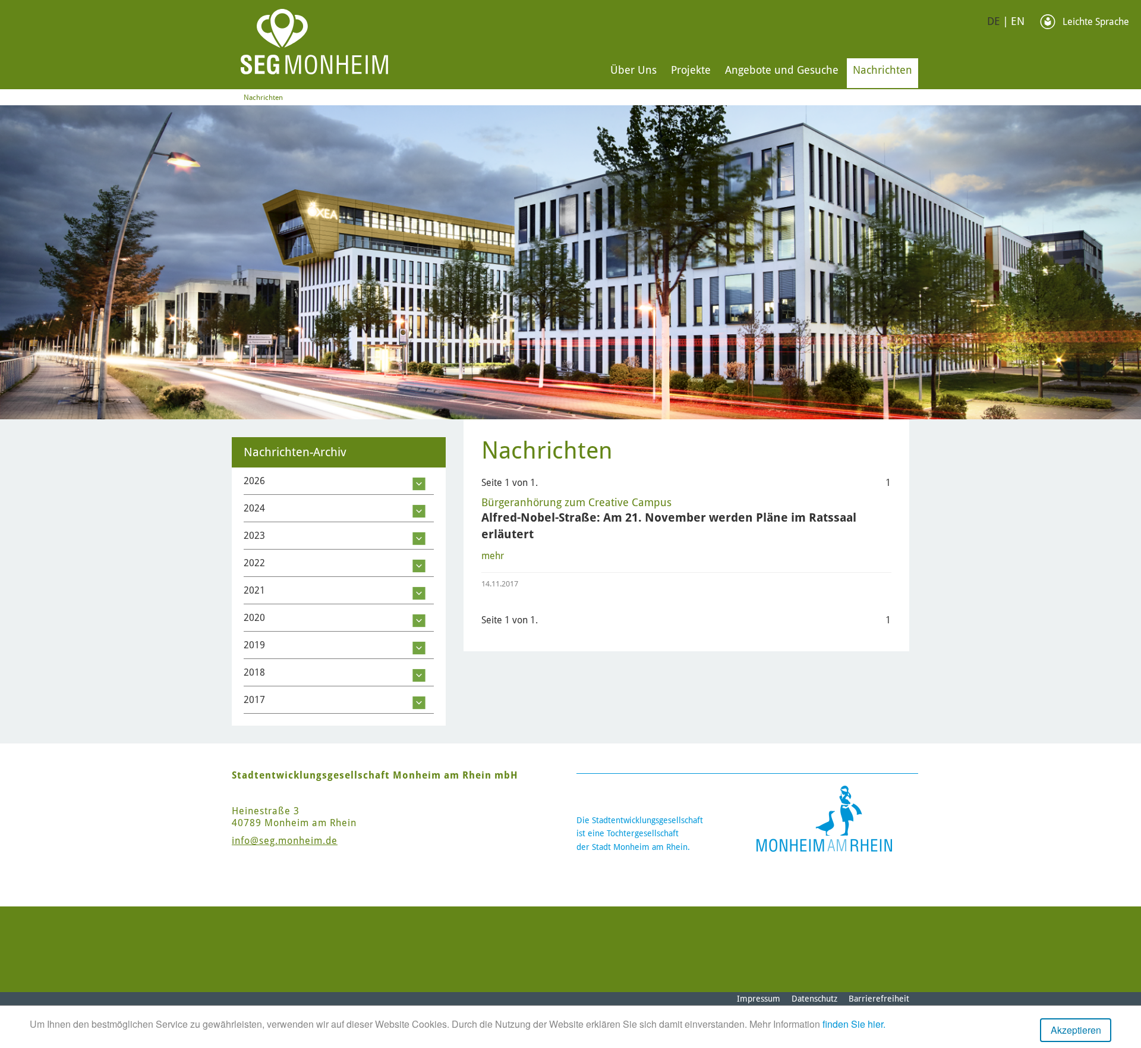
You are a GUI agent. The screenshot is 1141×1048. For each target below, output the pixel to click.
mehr (492, 555)
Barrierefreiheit (879, 998)
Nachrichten (882, 70)
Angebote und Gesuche (782, 70)
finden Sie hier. (853, 1024)
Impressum (758, 998)
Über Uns (633, 70)
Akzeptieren (1076, 1030)
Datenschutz (814, 998)
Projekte (691, 70)
